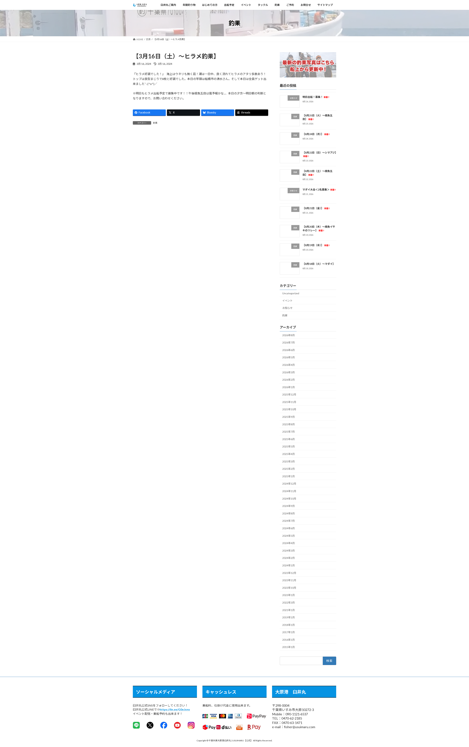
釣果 (155, 123)
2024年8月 (288, 513)
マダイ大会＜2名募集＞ (319, 189)
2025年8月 (288, 424)
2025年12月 (289, 394)
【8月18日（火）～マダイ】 (318, 263)
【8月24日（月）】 (316, 134)
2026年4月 (288, 364)
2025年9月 (288, 416)
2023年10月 (289, 587)
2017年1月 (288, 632)
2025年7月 (288, 431)
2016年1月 (288, 639)
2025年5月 (288, 446)
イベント (287, 300)
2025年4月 (288, 453)
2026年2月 (288, 379)
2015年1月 (288, 647)
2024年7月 (288, 520)
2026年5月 (288, 357)
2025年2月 (288, 468)
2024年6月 (288, 528)
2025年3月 (288, 461)
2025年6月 (288, 439)
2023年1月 (288, 595)
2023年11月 (289, 580)
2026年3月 (288, 372)
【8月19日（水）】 (316, 245)
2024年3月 (288, 550)
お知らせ (287, 307)
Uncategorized (290, 293)
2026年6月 (288, 350)
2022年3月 (288, 602)
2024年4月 (288, 543)
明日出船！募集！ (315, 96)
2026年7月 (288, 342)
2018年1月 (288, 624)
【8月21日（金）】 (316, 208)
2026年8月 (288, 335)
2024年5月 (288, 535)
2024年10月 (289, 498)
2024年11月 (289, 491)
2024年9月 (288, 505)
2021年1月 (288, 610)
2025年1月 (288, 476)
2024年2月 (288, 558)
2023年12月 (289, 572)
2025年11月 (289, 402)
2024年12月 (289, 483)
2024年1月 (288, 565)
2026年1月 (288, 387)
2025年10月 (289, 409)
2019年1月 (288, 617)
